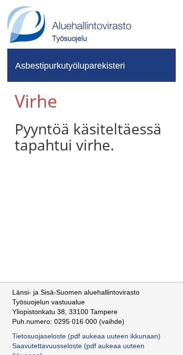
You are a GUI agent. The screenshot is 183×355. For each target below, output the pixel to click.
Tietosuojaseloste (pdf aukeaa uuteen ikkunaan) (86, 336)
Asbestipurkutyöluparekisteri (70, 66)
